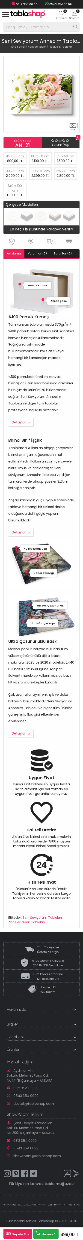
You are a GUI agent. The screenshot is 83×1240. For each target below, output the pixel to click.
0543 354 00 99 (60, 4)
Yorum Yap (60, 144)
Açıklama (14, 253)
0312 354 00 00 (26, 4)
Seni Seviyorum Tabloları (42, 917)
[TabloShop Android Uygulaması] (76, 1174)
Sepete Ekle (21, 1234)
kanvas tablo (42, 1183)
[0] (62, 14)
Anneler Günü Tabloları (26, 922)
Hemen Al (48, 1234)
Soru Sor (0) (63, 253)
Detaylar (19, 422)
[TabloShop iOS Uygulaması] (67, 1174)
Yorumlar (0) (37, 253)
